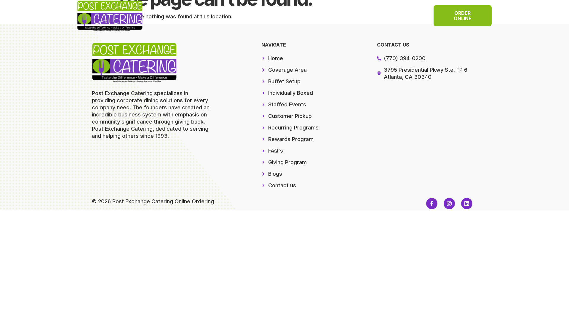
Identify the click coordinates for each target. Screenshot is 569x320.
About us (386, 11)
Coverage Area (221, 11)
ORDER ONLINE (462, 15)
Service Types (274, 11)
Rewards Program (337, 11)
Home (178, 11)
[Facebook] (431, 203)
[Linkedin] (466, 203)
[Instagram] (449, 203)
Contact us (288, 20)
